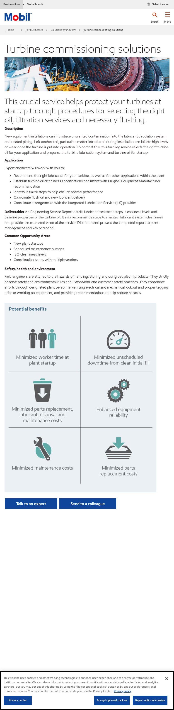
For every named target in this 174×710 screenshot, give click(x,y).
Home (10, 30)
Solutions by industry (63, 30)
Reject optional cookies (150, 700)
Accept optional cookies (112, 700)
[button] (167, 19)
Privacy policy (122, 691)
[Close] (167, 679)
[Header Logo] (18, 16)
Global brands (35, 4)
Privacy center (18, 700)
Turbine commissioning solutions (103, 30)
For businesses (34, 30)
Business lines (11, 4)
